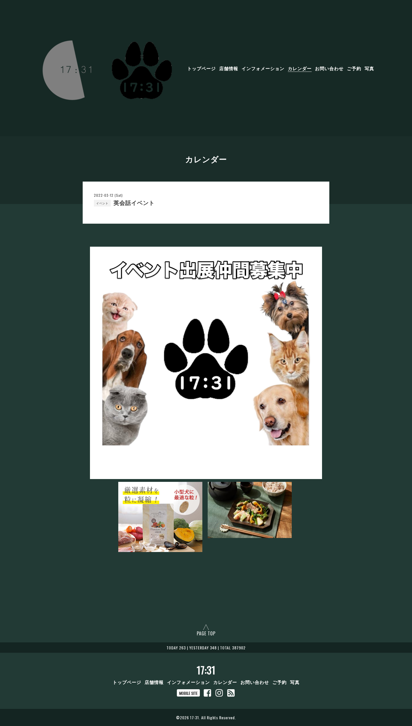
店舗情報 (228, 68)
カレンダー (300, 68)
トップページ (201, 68)
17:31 (206, 670)
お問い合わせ (329, 68)
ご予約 (354, 68)
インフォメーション (263, 68)
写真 (369, 68)
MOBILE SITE (188, 693)
